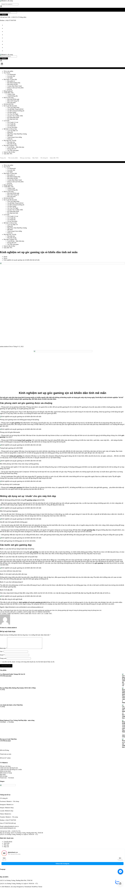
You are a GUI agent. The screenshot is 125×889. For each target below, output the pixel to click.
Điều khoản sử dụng (6, 773)
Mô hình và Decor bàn (10, 129)
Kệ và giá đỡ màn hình (10, 106)
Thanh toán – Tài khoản (7, 778)
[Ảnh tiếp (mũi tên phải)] (122, 444)
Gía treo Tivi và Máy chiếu (15, 116)
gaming (40, 610)
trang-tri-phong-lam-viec (94, 610)
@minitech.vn (13, 852)
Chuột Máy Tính (8, 92)
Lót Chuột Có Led (12, 122)
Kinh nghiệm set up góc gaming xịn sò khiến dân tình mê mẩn (39, 252)
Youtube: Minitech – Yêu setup (9, 817)
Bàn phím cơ (11, 81)
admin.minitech (4, 346)
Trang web (3, 658)
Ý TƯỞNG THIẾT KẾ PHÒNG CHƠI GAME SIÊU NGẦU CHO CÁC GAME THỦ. (26, 613)
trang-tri (71, 610)
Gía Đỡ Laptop (11, 112)
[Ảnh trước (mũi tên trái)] (3, 444)
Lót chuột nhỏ (11, 125)
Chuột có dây (11, 94)
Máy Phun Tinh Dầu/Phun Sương (17, 134)
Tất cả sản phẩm (8, 71)
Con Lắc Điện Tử (12, 130)
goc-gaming (46, 610)
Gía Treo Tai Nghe (12, 114)
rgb (67, 610)
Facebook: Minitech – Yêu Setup (9, 801)
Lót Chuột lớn (11, 124)
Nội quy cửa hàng (5, 766)
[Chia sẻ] (119, 2)
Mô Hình (10, 135)
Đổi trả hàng (3, 776)
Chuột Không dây (12, 96)
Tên (1, 651)
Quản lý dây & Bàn (9, 152)
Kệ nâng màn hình (12, 119)
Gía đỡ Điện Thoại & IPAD (15, 109)
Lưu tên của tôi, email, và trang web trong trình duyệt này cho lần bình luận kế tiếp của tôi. (28, 662)
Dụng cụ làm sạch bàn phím (15, 87)
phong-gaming (62, 610)
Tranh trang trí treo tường (14, 137)
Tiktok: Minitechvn (5, 814)
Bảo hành (3, 774)
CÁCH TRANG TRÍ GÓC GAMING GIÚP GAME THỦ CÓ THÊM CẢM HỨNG (25, 612)
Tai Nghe (10, 78)
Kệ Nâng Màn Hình (13, 117)
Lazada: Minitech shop (6, 811)
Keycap (9, 89)
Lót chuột (6, 120)
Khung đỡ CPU (11, 149)
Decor (11, 346)
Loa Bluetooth (11, 74)
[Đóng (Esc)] (123, 2)
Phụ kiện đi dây (11, 144)
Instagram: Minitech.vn (6, 804)
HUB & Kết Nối (8, 104)
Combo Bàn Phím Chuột (14, 86)
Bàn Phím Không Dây (13, 83)
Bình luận (3, 648)
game (36, 610)
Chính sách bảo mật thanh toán (9, 768)
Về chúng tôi (4, 798)
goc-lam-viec (53, 610)
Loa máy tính (11, 76)
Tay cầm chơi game (13, 150)
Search (4, 14)
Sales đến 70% (8, 153)
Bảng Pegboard (8, 91)
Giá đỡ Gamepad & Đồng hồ (15, 111)
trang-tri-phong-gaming (80, 610)
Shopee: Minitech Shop (7, 807)
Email (2, 655)
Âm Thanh (7, 73)
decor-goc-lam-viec (28, 610)
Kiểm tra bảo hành (5, 771)
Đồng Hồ (10, 132)
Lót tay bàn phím (12, 127)
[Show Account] (1, 7)
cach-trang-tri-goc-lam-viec (11, 610)
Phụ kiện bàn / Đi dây (10, 140)
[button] (62, 418)
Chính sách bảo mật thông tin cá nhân (11, 769)
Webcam (9, 139)
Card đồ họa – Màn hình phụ (15, 147)
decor (21, 610)
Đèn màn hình (11, 102)
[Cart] (62, 10)
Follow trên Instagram (62, 863)
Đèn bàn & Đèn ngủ (13, 99)
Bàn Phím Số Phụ (12, 84)
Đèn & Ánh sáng (9, 97)
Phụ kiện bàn (11, 142)
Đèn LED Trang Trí (13, 101)
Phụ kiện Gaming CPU (10, 145)
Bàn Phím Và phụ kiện (10, 79)
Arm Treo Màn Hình (13, 107)
